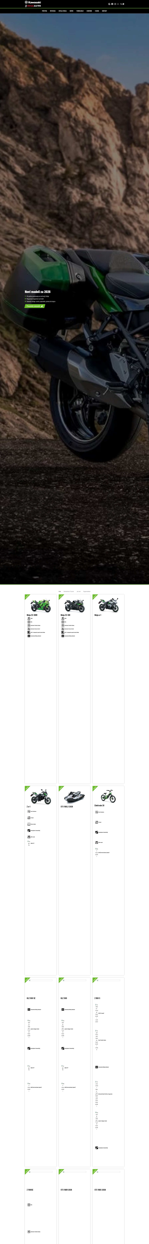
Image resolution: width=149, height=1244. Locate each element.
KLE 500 (64, 998)
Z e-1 (28, 806)
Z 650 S (97, 998)
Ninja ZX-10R (65, 615)
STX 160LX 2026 (67, 806)
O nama (97, 11)
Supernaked (86, 591)
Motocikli (53, 11)
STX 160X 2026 (100, 1189)
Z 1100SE (30, 1189)
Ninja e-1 (98, 615)
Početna (44, 11)
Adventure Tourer (69, 591)
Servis (71, 11)
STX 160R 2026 (66, 1189)
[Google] (109, 4)
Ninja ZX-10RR (32, 615)
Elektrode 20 (99, 805)
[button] (121, 4)
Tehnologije (80, 11)
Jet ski (79, 591)
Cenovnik (89, 11)
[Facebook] (112, 4)
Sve (60, 591)
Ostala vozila (63, 11)
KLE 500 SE (31, 998)
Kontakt (104, 11)
